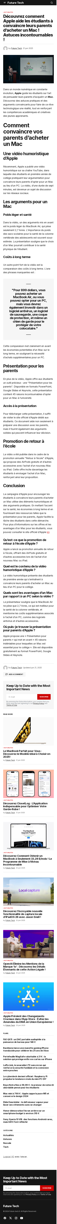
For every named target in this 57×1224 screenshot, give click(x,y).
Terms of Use (11, 705)
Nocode (7, 1143)
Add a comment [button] (16, 674)
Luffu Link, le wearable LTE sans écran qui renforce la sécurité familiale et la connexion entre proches (26, 1068)
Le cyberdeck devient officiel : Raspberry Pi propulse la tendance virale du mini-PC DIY (25, 1077)
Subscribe (44, 697)
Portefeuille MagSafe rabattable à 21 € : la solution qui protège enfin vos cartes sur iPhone (27, 1058)
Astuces (7, 1139)
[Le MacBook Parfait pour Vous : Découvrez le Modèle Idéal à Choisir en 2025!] (28, 731)
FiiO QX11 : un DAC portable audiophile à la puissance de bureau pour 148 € (24, 1040)
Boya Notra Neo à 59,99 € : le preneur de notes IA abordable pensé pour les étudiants (28, 1086)
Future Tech (15, 3)
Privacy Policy (38, 703)
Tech (5, 1147)
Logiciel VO (8, 1156)
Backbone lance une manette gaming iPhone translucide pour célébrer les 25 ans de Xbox (26, 1049)
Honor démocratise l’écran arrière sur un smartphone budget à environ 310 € (24, 1112)
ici (48, 532)
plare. (6, 1033)
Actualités (8, 12)
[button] (4, 2)
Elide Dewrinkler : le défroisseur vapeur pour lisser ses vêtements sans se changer (25, 1103)
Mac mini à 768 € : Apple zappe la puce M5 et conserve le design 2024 (26, 1094)
